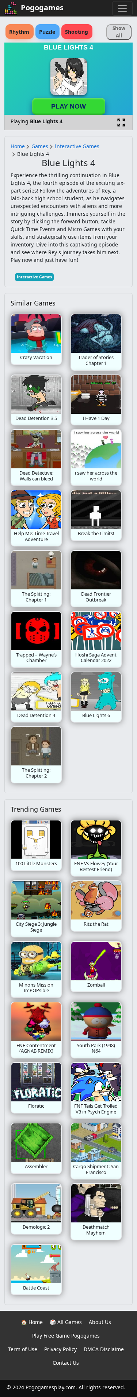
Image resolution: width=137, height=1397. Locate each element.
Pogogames (42, 7)
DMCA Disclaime (104, 1349)
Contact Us (66, 1362)
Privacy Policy (60, 1349)
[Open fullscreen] (121, 122)
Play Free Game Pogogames (66, 1335)
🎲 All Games (66, 1322)
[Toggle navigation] (122, 8)
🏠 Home (32, 1322)
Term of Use (22, 1349)
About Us (100, 1322)
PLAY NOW (68, 106)
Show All (119, 32)
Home (18, 146)
